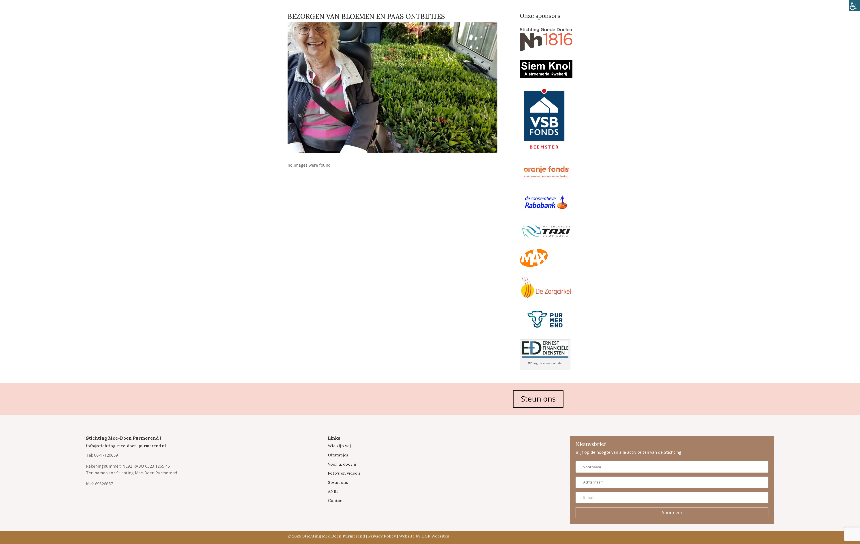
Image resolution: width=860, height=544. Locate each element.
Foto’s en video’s (344, 473)
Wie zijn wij (339, 445)
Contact (336, 500)
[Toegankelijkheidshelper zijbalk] (854, 5)
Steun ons (538, 399)
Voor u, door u (342, 464)
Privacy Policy (382, 536)
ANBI (333, 491)
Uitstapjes (338, 455)
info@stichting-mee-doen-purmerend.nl (126, 445)
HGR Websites (435, 536)
